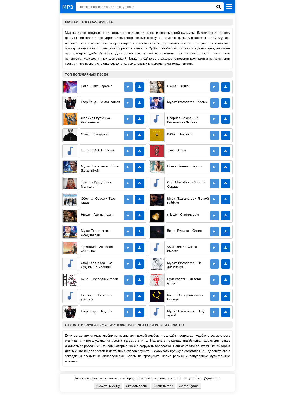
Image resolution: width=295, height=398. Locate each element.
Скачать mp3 (163, 386)
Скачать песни (137, 386)
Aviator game (189, 386)
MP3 (67, 6)
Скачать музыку (108, 386)
